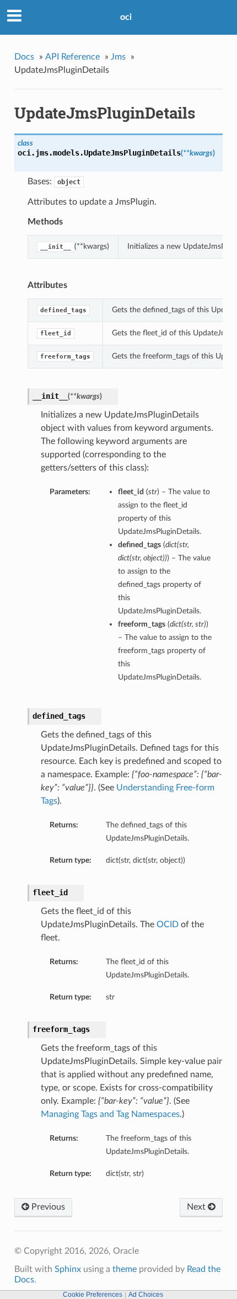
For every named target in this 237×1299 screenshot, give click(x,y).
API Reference (72, 56)
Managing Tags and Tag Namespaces (110, 1114)
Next (197, 1206)
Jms (118, 56)
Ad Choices (145, 1294)
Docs (24, 56)
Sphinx (68, 1269)
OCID (168, 924)
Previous (47, 1206)
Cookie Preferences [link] (92, 1294)
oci (126, 17)
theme (124, 1269)
